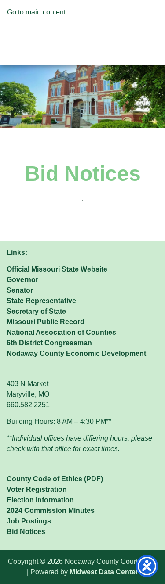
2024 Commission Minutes (51, 510)
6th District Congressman (49, 343)
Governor (22, 279)
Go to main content (36, 12)
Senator (20, 290)
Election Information (40, 500)
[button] (82, 34)
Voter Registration (37, 489)
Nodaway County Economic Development (76, 353)
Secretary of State (36, 311)
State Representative (41, 301)
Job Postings (29, 521)
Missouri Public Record (45, 322)
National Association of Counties (61, 332)
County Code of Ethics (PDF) (55, 479)
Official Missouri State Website (57, 269)
